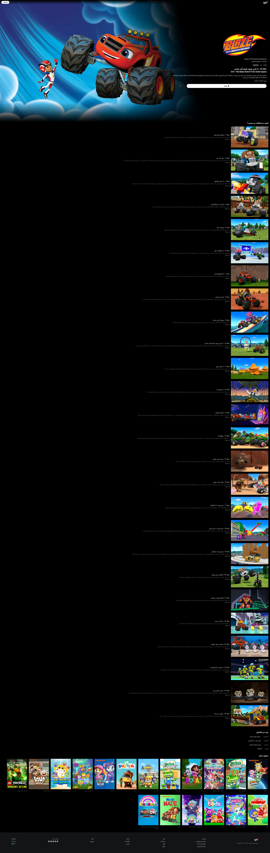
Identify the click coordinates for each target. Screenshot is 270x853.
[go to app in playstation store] (14, 844)
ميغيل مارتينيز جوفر (255, 736)
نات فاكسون (251, 741)
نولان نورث (258, 741)
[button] (5, 2)
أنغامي (128, 844)
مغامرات (251, 745)
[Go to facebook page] (57, 842)
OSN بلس (127, 841)
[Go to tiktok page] (53, 842)
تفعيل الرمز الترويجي (201, 841)
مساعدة (204, 839)
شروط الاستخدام (202, 844)
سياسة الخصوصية (201, 846)
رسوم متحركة (257, 745)
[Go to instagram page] (55, 842)
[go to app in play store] (14, 841)
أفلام (164, 844)
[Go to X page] (49, 842)
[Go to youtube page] (51, 842)
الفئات (163, 846)
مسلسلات (162, 841)
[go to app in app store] (14, 839)
